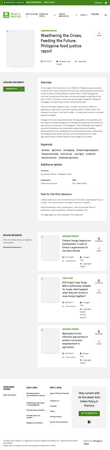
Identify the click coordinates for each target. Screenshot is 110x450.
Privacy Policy (55, 417)
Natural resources (49, 158)
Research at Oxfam (34, 423)
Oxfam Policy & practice (15, 2)
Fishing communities (50, 154)
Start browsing (32, 14)
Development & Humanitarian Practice (36, 394)
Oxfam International (34, 2)
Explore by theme (43, 15)
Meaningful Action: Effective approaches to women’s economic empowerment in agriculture (75, 340)
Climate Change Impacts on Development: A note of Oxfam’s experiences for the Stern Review (76, 246)
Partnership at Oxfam (35, 410)
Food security (66, 154)
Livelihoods (90, 154)
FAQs (46, 215)
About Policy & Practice (59, 393)
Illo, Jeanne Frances (48, 174)
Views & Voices (49, 2)
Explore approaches (64, 15)
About (83, 15)
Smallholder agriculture (68, 158)
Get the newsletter (89, 413)
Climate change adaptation (87, 150)
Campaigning (68, 150)
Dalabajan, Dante (65, 174)
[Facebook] (106, 3)
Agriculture (56, 150)
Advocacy (46, 150)
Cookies (53, 406)
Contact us (54, 401)
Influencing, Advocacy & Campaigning (35, 404)
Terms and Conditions (59, 422)
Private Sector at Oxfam (33, 417)
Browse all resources (11, 247)
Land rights (79, 154)
